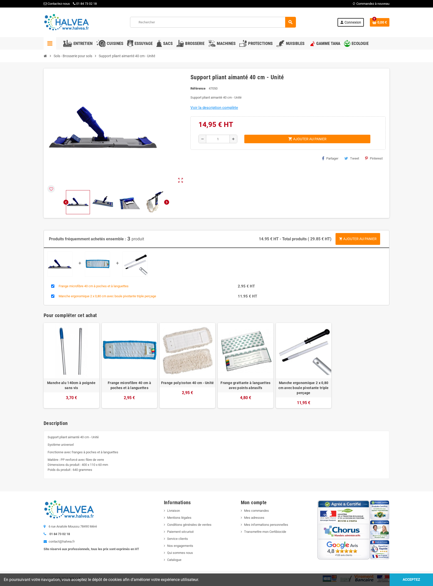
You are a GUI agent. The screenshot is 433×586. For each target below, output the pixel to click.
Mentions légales (179, 518)
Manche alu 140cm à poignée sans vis (71, 385)
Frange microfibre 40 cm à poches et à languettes (94, 286)
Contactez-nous (58, 4)
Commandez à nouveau (370, 4)
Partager (332, 158)
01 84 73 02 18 (86, 4)
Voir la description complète (214, 107)
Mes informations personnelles (266, 525)
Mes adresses (254, 518)
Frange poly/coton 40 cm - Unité (187, 383)
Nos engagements (180, 546)
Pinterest (376, 158)
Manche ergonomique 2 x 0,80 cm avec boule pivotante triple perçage (107, 296)
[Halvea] (66, 22)
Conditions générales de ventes (189, 525)
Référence (197, 88)
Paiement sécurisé (180, 532)
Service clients (177, 539)
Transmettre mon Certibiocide (265, 532)
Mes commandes (256, 510)
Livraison (173, 510)
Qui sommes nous (180, 553)
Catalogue (174, 560)
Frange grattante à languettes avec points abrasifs (245, 385)
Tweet (354, 158)
